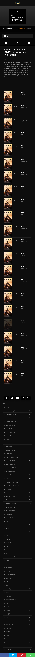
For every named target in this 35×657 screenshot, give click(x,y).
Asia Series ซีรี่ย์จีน (11, 421)
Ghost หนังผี (9, 453)
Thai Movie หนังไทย (11, 503)
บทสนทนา (8, 560)
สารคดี (7, 592)
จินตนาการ (8, 532)
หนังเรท (8, 631)
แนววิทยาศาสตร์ (10, 646)
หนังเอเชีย (8, 635)
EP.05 (22, 146)
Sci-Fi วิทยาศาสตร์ (10, 496)
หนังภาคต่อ (8, 621)
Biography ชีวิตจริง (10, 425)
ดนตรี (7, 546)
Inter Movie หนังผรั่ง (11, 464)
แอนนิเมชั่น (8, 649)
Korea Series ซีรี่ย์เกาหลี (12, 471)
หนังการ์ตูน (8, 596)
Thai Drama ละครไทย (11, 500)
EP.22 (22, 374)
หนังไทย (8, 639)
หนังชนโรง (8, 606)
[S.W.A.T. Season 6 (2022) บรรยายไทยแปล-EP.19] (29, 43)
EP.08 (22, 186)
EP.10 (22, 213)
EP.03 (22, 119)
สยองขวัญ (8, 589)
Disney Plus (9, 436)
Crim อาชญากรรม (10, 432)
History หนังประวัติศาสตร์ (12, 457)
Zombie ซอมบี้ (9, 517)
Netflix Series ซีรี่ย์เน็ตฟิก (12, 485)
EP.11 (22, 226)
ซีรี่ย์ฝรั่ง (8, 539)
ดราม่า (7, 550)
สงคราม (8, 585)
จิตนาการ (8, 528)
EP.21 (22, 360)
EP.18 (22, 320)
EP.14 (22, 266)
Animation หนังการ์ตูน (11, 414)
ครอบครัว (8, 525)
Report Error (22, 28)
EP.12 (22, 239)
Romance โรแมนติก (11, 493)
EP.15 (22, 280)
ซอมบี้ (7, 535)
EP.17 (22, 307)
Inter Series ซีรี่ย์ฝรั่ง (11, 468)
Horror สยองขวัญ (10, 460)
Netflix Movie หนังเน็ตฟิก (12, 482)
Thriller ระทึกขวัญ (10, 507)
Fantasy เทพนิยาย (10, 450)
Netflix (7, 478)
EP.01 (22, 92)
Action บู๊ (8, 407)
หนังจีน (7, 603)
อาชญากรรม (9, 642)
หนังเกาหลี (8, 628)
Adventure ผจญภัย (10, 411)
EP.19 (22, 333)
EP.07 (22, 172)
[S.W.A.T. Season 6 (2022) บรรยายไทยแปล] (17, 43)
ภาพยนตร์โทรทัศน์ (10, 574)
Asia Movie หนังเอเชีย (11, 418)
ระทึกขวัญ (8, 578)
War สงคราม (9, 514)
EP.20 (22, 347)
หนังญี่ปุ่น (8, 614)
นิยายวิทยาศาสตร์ (10, 557)
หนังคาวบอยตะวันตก (11, 599)
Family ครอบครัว (10, 446)
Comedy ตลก (9, 428)
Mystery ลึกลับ (9, 475)
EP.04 (22, 132)
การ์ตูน (7, 521)
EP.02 (22, 105)
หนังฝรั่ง (8, 617)
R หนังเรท (8, 489)
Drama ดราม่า (9, 439)
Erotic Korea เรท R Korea (12, 443)
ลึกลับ (7, 582)
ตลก (7, 553)
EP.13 (22, 253)
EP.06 (22, 159)
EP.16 (22, 293)
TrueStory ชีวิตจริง (10, 510)
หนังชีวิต (8, 610)
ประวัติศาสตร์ (9, 567)
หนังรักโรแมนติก (10, 624)
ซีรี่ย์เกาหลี (8, 542)
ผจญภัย (8, 571)
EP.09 (22, 199)
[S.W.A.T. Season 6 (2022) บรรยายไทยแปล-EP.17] (6, 43)
